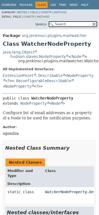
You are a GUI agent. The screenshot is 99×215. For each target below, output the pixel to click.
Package (26, 4)
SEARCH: (41, 24)
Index (73, 4)
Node (77, 56)
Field (34, 12)
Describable (50, 75)
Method (60, 12)
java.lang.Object (18, 52)
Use (53, 4)
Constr (46, 12)
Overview (9, 4)
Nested (22, 12)
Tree (62, 4)
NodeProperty (18, 86)
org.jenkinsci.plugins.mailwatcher (54, 35)
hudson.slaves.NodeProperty (38, 56)
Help (84, 4)
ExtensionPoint (18, 75)
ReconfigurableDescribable (43, 81)
